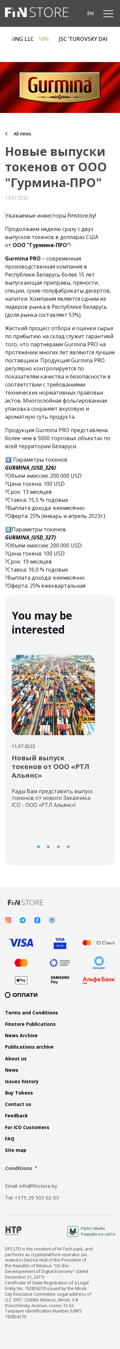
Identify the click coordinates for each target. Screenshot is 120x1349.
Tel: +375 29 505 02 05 (32, 1197)
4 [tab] (68, 847)
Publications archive (29, 1047)
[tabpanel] (53, 729)
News (11, 1070)
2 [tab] (48, 847)
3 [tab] (58, 847)
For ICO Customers (27, 1127)
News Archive (21, 1036)
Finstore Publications (30, 1024)
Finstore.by (81, 215)
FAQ (9, 1139)
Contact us (18, 1104)
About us (16, 1059)
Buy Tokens (19, 1093)
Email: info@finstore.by (31, 1186)
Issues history (22, 1081)
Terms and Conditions (31, 1013)
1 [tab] (38, 847)
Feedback (16, 1116)
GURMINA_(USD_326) (30, 467)
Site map (15, 1150)
